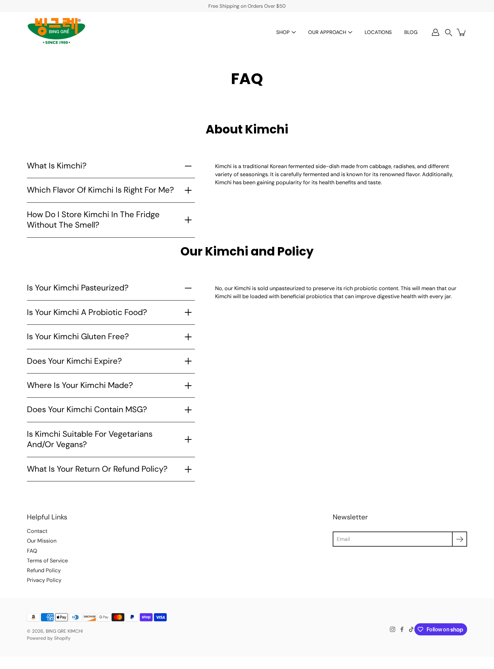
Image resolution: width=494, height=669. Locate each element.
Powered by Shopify (49, 638)
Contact (37, 531)
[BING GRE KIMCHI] (56, 32)
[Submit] (459, 539)
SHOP (283, 32)
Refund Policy (44, 570)
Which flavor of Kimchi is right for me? (100, 190)
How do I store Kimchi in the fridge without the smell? (93, 219)
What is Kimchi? (56, 165)
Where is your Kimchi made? (80, 385)
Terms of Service (47, 560)
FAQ (32, 550)
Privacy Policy (44, 580)
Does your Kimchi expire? (74, 361)
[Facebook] (402, 629)
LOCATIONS (378, 32)
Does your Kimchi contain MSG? (87, 409)
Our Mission (41, 540)
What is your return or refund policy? (97, 469)
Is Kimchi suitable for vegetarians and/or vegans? (90, 439)
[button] (448, 32)
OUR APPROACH (327, 32)
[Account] (435, 32)
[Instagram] (392, 629)
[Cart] (461, 32)
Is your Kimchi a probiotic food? (87, 312)
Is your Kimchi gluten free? (78, 336)
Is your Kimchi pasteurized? (77, 287)
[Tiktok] (411, 629)
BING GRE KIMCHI (64, 631)
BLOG (410, 32)
